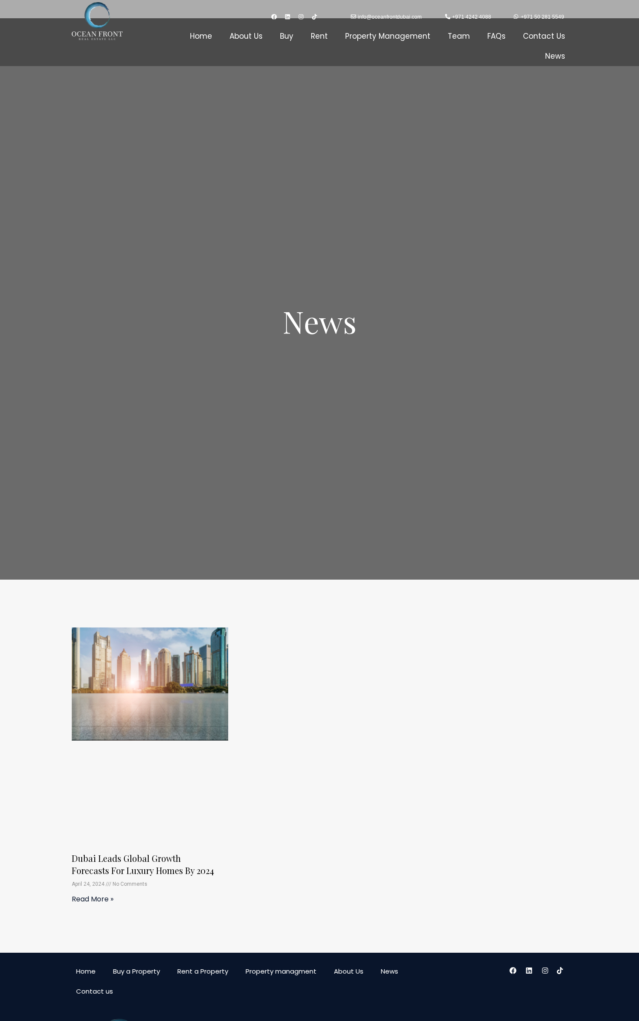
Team (459, 36)
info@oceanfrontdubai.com (390, 17)
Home (201, 36)
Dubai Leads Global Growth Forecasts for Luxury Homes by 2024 (143, 864)
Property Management (387, 36)
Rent (319, 36)
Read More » (92, 899)
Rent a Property (202, 971)
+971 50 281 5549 (542, 17)
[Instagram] (301, 16)
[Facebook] (274, 16)
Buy (286, 36)
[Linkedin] (287, 16)
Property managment (281, 971)
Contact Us (544, 36)
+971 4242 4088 (471, 17)
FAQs (496, 36)
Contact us (94, 991)
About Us (246, 36)
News (555, 56)
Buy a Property (136, 971)
